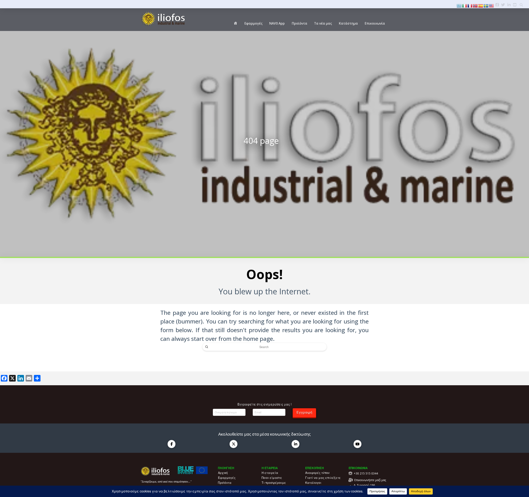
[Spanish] (481, 5)
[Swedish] (486, 5)
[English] (491, 5)
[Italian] (464, 5)
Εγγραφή (304, 412)
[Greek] (459, 5)
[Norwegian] (475, 5)
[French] (470, 5)
